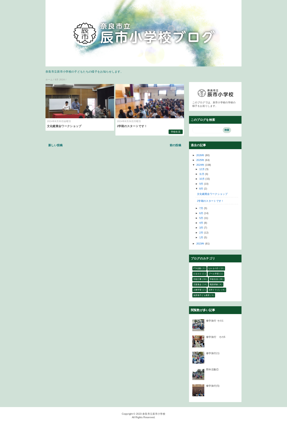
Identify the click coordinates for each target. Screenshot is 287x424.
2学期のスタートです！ (132, 126)
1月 (201, 237)
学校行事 (197, 279)
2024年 (200, 164)
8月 (201, 188)
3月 (201, 227)
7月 (201, 208)
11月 (202, 174)
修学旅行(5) (212, 385)
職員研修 (214, 284)
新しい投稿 (55, 145)
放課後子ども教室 (201, 295)
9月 (201, 183)
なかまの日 (213, 268)
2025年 (200, 160)
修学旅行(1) (212, 353)
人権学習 (197, 290)
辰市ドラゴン (215, 290)
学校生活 (175, 132)
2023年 (200, 243)
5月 (201, 218)
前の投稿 (175, 145)
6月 (201, 213)
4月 (201, 222)
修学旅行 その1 (215, 320)
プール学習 (214, 274)
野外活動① (212, 369)
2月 (201, 232)
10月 (202, 178)
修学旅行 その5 (215, 336)
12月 (202, 169)
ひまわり (197, 274)
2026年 (200, 155)
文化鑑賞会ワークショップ (64, 126)
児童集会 (197, 284)
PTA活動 (197, 268)
